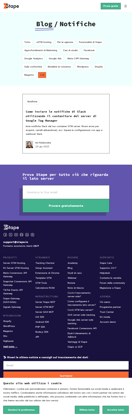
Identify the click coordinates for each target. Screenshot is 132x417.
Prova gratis (110, 6)
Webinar (72, 278)
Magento (29, 75)
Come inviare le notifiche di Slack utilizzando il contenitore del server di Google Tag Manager (61, 116)
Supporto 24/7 (108, 268)
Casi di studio (70, 50)
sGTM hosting (43, 42)
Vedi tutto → (10, 346)
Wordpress (83, 66)
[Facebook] (5, 235)
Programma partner (110, 307)
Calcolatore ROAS (45, 288)
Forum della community (112, 283)
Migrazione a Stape (110, 288)
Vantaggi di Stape (77, 342)
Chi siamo (105, 302)
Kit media (105, 317)
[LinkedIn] (27, 235)
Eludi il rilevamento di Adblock (79, 335)
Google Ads (55, 58)
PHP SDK (40, 327)
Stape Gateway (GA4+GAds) (11, 300)
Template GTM (43, 278)
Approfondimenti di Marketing (40, 50)
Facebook (89, 50)
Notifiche (32, 101)
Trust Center (107, 312)
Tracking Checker (45, 263)
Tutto (27, 42)
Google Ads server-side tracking (80, 321)
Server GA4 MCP (44, 312)
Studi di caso (75, 273)
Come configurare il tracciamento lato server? (82, 303)
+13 (42, 75)
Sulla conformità (33, 66)
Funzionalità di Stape (90, 42)
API (37, 337)
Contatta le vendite (110, 278)
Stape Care (106, 263)
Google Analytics (33, 58)
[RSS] (32, 235)
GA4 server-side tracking (81, 315)
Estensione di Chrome (47, 273)
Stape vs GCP (75, 347)
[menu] (125, 6)
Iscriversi (66, 376)
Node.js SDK (41, 332)
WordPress (9, 326)
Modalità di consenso (59, 66)
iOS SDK (39, 317)
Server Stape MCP (45, 302)
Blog (44, 24)
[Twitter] (11, 235)
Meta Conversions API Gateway (15, 274)
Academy (73, 263)
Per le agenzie (65, 42)
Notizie (71, 283)
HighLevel (8, 341)
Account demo (108, 322)
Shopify (99, 66)
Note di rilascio (76, 288)
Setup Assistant (44, 268)
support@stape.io (15, 242)
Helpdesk (105, 273)
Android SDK (42, 322)
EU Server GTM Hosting (16, 268)
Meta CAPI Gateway (78, 58)
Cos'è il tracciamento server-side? (79, 294)
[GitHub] (22, 235)
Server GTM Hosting (14, 263)
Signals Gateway (12, 307)
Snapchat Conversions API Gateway (17, 283)
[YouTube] (16, 235)
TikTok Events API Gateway (13, 291)
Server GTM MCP (44, 307)
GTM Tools (41, 283)
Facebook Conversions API (82, 328)
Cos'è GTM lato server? (80, 310)
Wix (5, 336)
